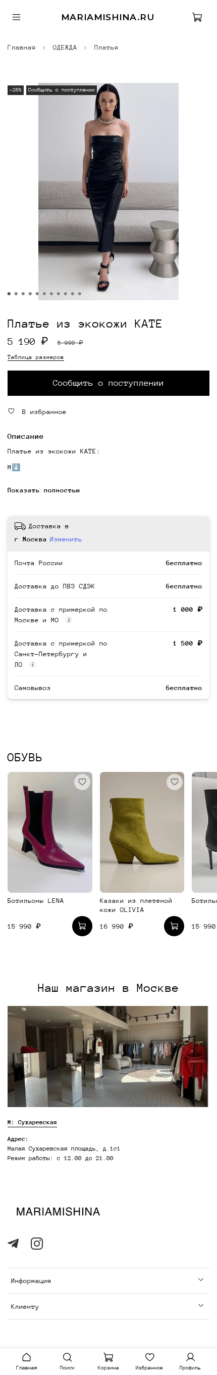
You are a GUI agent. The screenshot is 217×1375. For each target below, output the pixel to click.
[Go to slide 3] (23, 293)
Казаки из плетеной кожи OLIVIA (136, 905)
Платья (106, 47)
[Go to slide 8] (58, 293)
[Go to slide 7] (51, 293)
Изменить (66, 539)
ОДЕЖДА (65, 47)
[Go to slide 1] (9, 293)
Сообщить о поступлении (108, 383)
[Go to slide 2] (16, 293)
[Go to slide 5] (37, 293)
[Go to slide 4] (30, 293)
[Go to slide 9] (65, 293)
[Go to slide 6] (44, 293)
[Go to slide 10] (72, 293)
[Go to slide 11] (79, 293)
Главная (22, 47)
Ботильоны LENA (36, 901)
